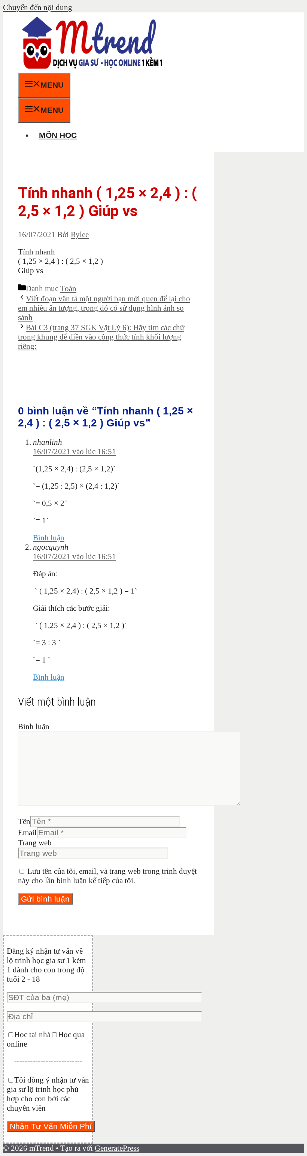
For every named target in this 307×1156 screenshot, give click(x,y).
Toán (68, 288)
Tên (24, 821)
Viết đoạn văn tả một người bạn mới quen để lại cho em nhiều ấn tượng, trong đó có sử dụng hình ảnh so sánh (104, 308)
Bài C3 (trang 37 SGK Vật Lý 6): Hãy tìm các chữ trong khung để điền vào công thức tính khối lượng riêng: (101, 337)
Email (27, 832)
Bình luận (48, 537)
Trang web (35, 842)
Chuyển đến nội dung (37, 7)
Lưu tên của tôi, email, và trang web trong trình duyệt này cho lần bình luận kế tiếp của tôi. (107, 876)
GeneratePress (117, 1148)
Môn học (58, 135)
